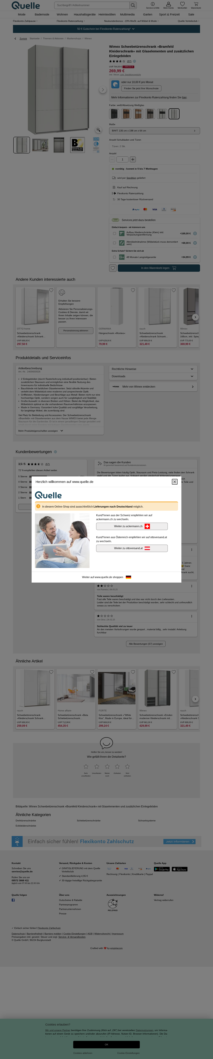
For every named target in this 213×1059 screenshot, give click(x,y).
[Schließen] (174, 481)
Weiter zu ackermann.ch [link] (128, 526)
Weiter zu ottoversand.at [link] (128, 548)
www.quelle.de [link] (103, 577)
